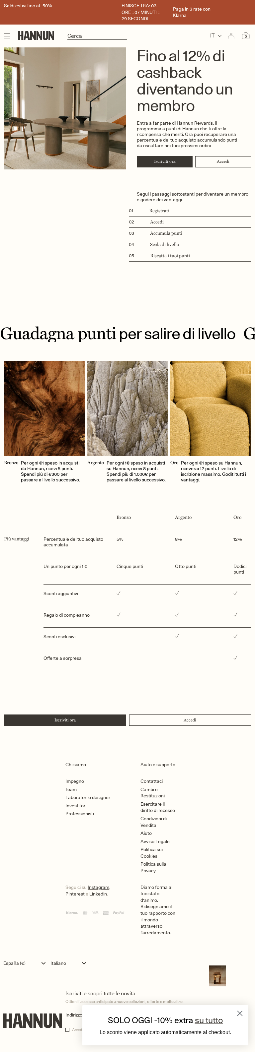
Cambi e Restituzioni (152, 793)
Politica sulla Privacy (153, 867)
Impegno (74, 781)
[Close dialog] (240, 1013)
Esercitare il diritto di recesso (157, 807)
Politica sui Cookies (151, 853)
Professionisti (79, 813)
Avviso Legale (155, 841)
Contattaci (151, 781)
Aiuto (146, 833)
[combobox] (26, 963)
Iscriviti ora (164, 161)
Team (71, 789)
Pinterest (75, 894)
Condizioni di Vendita (153, 822)
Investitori (75, 805)
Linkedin (98, 894)
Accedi (223, 161)
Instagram (98, 887)
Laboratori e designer (87, 797)
